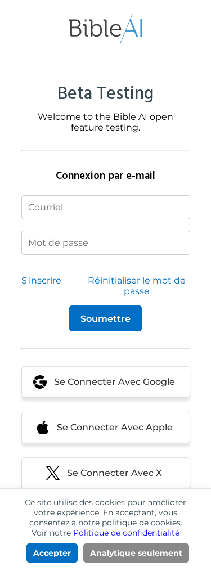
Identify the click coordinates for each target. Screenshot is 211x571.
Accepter (52, 553)
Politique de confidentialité (126, 533)
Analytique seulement (136, 553)
